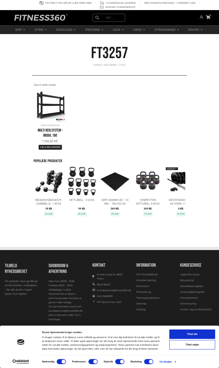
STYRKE (38, 29)
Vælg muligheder (50, 147)
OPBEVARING (92, 29)
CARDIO (137, 29)
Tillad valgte (192, 344)
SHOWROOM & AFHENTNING (58, 268)
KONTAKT (98, 265)
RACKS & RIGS (64, 29)
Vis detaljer (165, 361)
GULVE (116, 29)
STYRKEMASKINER (165, 29)
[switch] (93, 361)
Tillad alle (192, 334)
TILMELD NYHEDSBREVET (16, 268)
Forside (97, 65)
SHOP (18, 29)
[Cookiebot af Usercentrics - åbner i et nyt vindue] (21, 361)
